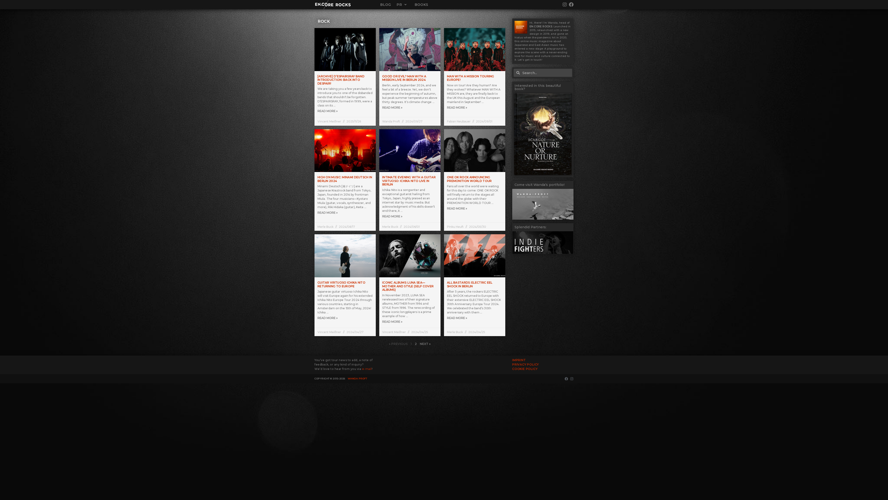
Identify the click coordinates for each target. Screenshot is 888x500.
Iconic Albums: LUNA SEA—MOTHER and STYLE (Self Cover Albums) (408, 286)
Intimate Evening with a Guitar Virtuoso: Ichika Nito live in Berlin (409, 180)
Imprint (519, 360)
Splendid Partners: (531, 227)
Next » (425, 344)
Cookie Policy (524, 369)
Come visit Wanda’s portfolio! (539, 185)
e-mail (367, 369)
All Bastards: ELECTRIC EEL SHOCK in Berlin (470, 284)
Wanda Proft (357, 378)
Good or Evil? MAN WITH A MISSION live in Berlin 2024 (404, 78)
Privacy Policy (525, 364)
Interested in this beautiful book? (538, 87)
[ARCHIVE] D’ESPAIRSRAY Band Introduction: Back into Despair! (341, 80)
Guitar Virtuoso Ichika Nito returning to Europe (341, 284)
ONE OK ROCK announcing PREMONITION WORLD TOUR (469, 179)
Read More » (328, 111)
